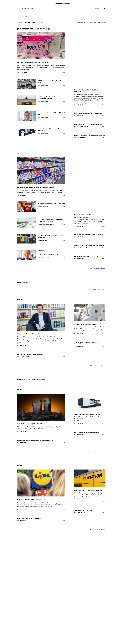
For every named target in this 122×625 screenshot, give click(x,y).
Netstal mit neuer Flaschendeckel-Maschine (87, 414)
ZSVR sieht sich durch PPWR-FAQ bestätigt (51, 203)
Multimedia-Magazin (82, 22)
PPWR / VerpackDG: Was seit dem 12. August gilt (89, 135)
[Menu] (19, 8)
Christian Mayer (81, 137)
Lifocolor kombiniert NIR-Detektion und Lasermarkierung (35, 440)
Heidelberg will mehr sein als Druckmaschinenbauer (46, 97)
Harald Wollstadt (81, 512)
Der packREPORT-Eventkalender (98, 22)
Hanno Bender (23, 72)
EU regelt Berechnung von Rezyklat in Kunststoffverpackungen (36, 187)
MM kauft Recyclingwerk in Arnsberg (85, 324)
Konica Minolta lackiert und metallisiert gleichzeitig (50, 129)
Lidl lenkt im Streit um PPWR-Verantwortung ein (32, 500)
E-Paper (24, 8)
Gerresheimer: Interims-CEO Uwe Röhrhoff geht (51, 113)
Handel (41, 22)
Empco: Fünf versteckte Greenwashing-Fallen (88, 124)
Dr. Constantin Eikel (82, 126)
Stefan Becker (44, 85)
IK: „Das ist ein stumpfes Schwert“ (48, 254)
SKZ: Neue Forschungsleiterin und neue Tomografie (86, 343)
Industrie (27, 22)
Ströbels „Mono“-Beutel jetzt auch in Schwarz (31, 424)
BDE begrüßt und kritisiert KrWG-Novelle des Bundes (51, 236)
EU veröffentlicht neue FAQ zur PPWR (86, 256)
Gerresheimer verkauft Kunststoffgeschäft (30, 354)
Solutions (34, 22)
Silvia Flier (23, 520)
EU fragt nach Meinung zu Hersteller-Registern (88, 234)
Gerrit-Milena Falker (82, 247)
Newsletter (30, 8)
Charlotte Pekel (44, 257)
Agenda (21, 22)
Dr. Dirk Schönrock (25, 356)
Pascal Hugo (23, 195)
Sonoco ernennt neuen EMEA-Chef (28, 334)
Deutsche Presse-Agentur (47, 224)
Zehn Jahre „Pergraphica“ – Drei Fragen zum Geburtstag (88, 90)
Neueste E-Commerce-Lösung (83, 510)
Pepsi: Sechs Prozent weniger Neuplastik (86, 432)
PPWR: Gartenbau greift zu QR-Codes (29, 518)
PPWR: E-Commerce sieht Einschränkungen (88, 490)
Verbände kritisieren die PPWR (84, 215)
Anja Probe (80, 226)
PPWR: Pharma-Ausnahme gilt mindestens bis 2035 (51, 81)
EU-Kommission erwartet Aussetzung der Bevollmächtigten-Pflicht (50, 220)
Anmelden (97, 8)
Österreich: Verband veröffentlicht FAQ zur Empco (89, 245)
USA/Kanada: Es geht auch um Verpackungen (88, 113)
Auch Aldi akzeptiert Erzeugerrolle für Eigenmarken (33, 62)
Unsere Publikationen (23, 282)
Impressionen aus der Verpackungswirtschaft (31, 379)
